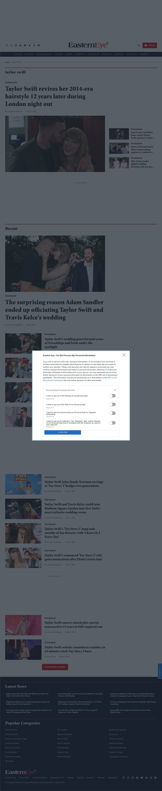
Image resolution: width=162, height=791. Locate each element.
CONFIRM (62, 432)
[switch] (112, 395)
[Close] (124, 355)
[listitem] (81, 390)
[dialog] (81, 395)
